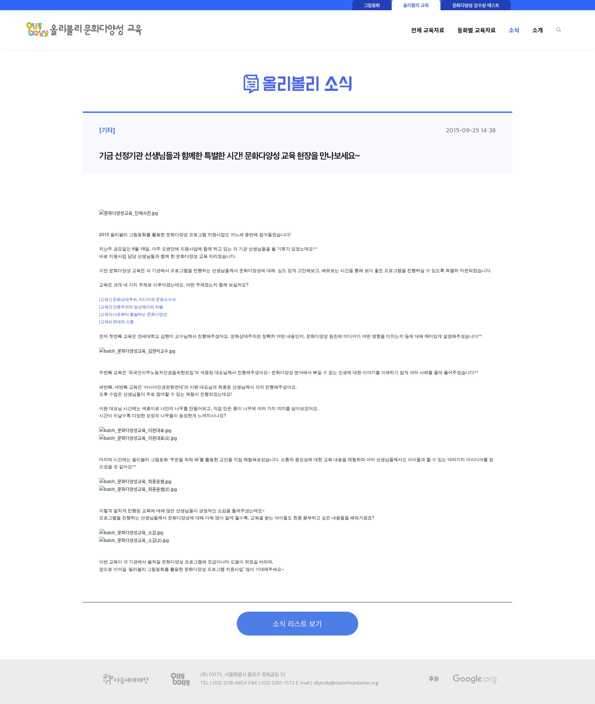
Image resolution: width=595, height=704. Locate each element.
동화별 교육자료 (476, 30)
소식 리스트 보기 (297, 623)
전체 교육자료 (427, 30)
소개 (537, 30)
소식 (514, 30)
